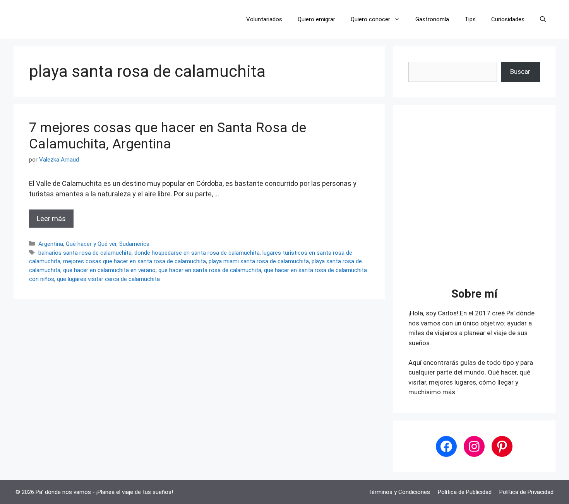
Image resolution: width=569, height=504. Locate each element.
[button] (543, 19)
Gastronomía (432, 19)
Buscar (520, 71)
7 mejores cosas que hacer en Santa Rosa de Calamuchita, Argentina (167, 136)
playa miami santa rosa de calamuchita (259, 261)
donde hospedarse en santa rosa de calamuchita (197, 252)
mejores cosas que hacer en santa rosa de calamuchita (134, 261)
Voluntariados (264, 19)
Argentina (50, 243)
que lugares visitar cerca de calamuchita (108, 279)
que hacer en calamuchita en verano (109, 270)
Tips (470, 19)
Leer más (51, 219)
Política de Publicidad (465, 492)
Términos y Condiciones (399, 492)
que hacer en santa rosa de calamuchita (209, 270)
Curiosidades (507, 19)
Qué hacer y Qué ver (91, 243)
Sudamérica (134, 243)
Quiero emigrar (316, 19)
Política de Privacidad (526, 492)
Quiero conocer (370, 19)
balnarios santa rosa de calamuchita (85, 252)
